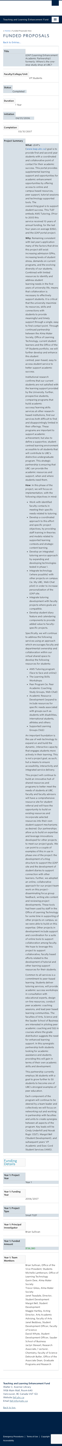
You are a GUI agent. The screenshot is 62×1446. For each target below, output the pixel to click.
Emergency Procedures (13, 1437)
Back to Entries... (12, 42)
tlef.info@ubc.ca (19, 1401)
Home (7, 31)
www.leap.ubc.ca (36, 149)
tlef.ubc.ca (18, 1397)
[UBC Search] (55, 3)
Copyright (45, 1437)
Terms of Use (32, 1437)
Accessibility (8, 1440)
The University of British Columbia (22, 6)
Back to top (9, 1407)
